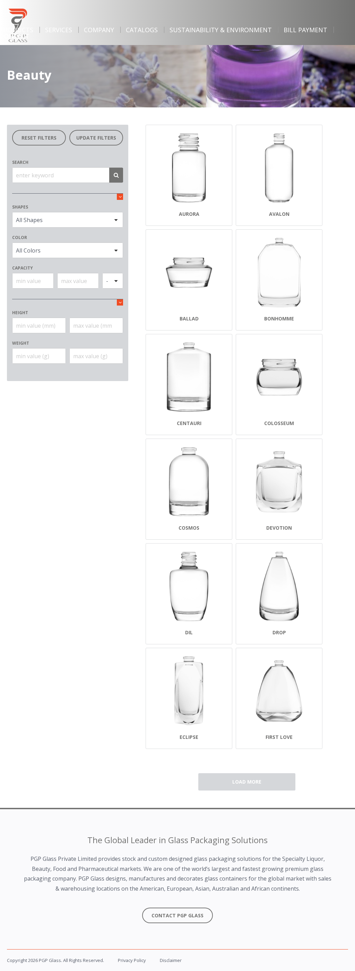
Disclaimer (171, 960)
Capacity (22, 268)
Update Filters (96, 137)
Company (99, 30)
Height (20, 313)
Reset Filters (39, 137)
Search (20, 162)
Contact (14, 36)
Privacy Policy (132, 960)
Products (16, 30)
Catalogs (142, 30)
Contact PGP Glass (177, 915)
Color (19, 237)
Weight (20, 343)
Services (58, 30)
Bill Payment (305, 30)
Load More (246, 781)
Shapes (20, 207)
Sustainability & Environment (221, 30)
